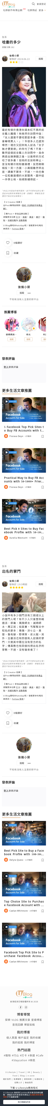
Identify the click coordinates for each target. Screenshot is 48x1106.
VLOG (15, 1020)
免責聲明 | (19, 1079)
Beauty (38, 1072)
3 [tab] (26, 20)
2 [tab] (22, 20)
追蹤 (41, 58)
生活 (4, 36)
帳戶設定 (23, 1037)
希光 (28, 334)
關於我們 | (8, 1079)
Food (16, 1075)
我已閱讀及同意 (24, 1102)
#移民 (31, 1060)
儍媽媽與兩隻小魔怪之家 (12, 334)
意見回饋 (17, 1024)
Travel (23, 1072)
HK (30, 1072)
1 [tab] (18, 20)
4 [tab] (30, 20)
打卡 (18, 217)
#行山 (15, 1055)
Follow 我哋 (18, 228)
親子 (38, 217)
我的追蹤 (17, 1042)
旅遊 (25, 217)
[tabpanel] (24, 17)
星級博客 (36, 1020)
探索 (7, 1020)
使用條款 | (29, 1079)
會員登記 (41, 3)
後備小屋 (14, 55)
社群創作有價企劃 (13, 10)
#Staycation (19, 1060)
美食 (31, 217)
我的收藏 (35, 1037)
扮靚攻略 (12, 220)
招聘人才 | (19, 1082)
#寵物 (7, 1055)
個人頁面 (11, 1037)
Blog (24, 1075)
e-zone (32, 1075)
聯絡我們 (29, 1082)
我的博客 (29, 1042)
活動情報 (23, 220)
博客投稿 (29, 1024)
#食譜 (31, 1055)
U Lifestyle (12, 1072)
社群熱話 (32, 10)
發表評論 (11, 366)
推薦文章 (24, 1020)
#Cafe (39, 1055)
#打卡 (23, 1055)
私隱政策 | (40, 1079)
